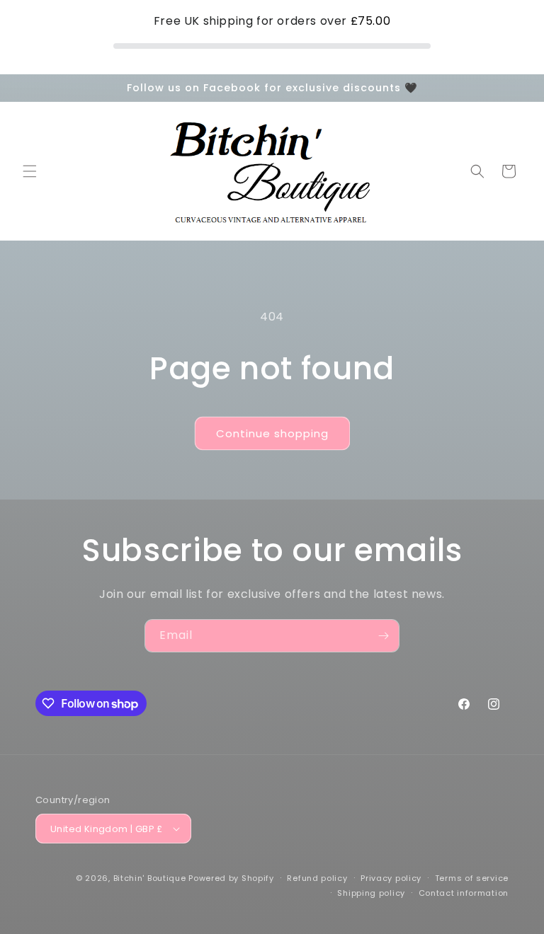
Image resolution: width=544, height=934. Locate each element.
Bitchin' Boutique (149, 878)
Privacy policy (391, 878)
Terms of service (472, 878)
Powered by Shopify (231, 878)
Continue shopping (272, 433)
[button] (29, 171)
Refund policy (317, 878)
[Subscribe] (383, 635)
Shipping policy (371, 893)
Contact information (464, 893)
